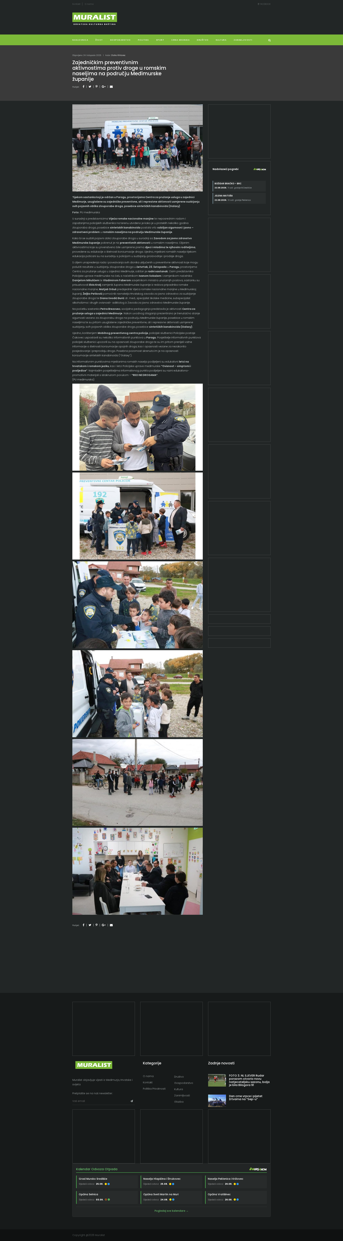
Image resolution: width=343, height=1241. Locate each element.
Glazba (178, 1102)
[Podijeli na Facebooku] (83, 87)
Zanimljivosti (243, 39)
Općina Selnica (88, 1194)
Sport (160, 39)
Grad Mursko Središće (93, 1179)
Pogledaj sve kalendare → (171, 1211)
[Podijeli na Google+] (104, 87)
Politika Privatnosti (154, 1088)
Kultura (178, 1089)
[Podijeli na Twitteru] (90, 87)
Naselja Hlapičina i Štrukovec (162, 1179)
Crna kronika (180, 39)
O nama (89, 4)
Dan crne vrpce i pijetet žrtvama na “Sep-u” (245, 1097)
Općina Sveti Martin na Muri (160, 1194)
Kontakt (76, 4)
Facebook (265, 4)
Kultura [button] (221, 39)
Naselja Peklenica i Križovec (225, 1179)
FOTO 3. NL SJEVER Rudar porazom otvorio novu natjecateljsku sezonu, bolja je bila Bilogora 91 (249, 1080)
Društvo (203, 39)
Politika (143, 39)
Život (99, 39)
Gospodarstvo (120, 39)
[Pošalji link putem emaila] (111, 87)
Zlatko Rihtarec (118, 55)
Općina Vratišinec (219, 1194)
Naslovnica (80, 39)
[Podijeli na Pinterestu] (97, 87)
